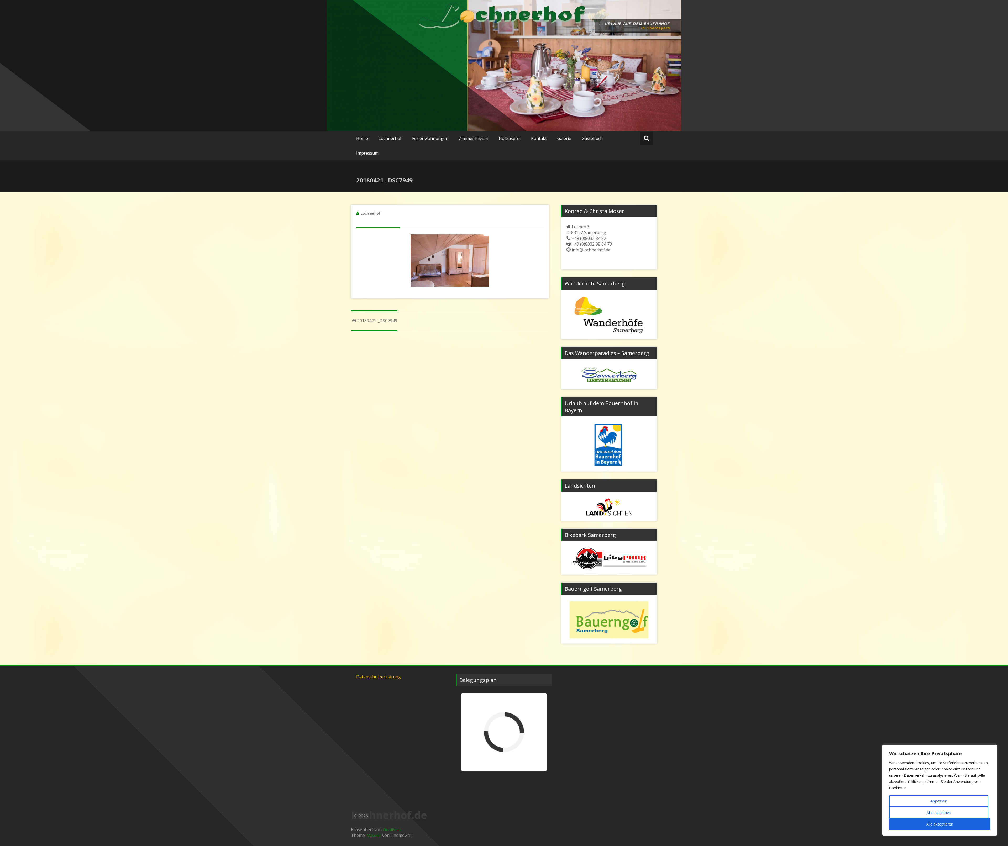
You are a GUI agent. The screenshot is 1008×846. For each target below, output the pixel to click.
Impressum (367, 153)
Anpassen (939, 801)
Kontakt (539, 138)
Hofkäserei (510, 138)
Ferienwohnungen (430, 138)
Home (362, 138)
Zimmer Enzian (473, 138)
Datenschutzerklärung (378, 677)
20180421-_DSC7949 (377, 321)
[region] (940, 790)
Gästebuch (592, 138)
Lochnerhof (390, 138)
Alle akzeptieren (939, 824)
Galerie (564, 138)
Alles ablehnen (939, 812)
